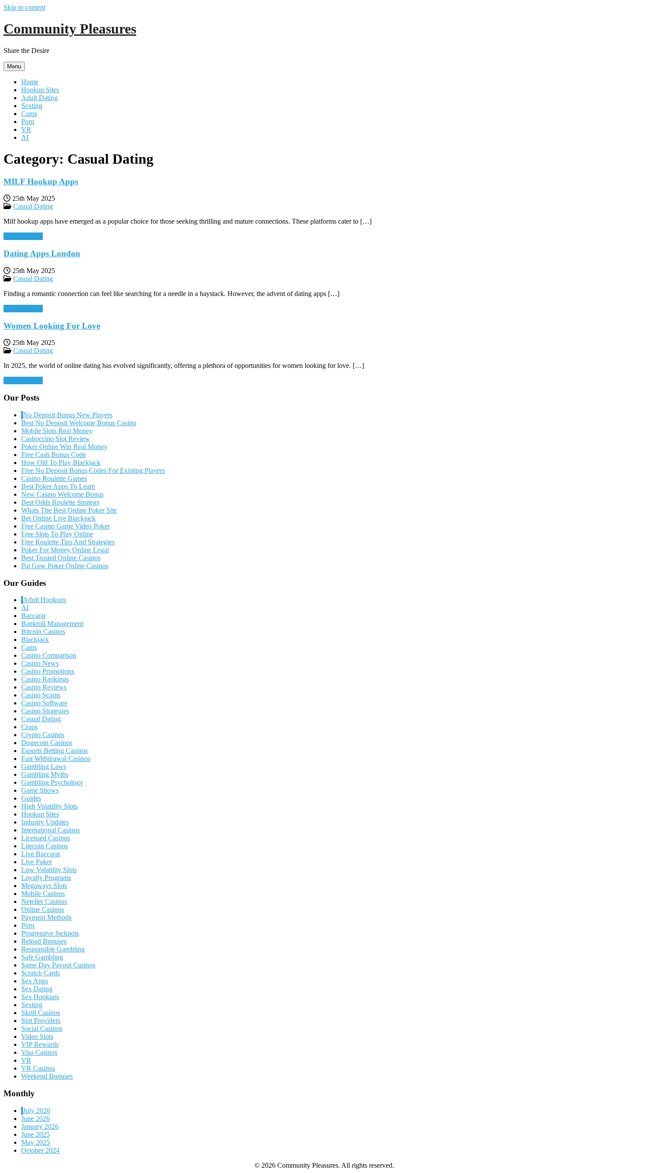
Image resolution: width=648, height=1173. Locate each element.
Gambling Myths (44, 774)
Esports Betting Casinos (54, 750)
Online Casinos (42, 909)
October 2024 (40, 1150)
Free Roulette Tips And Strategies (68, 542)
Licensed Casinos (45, 838)
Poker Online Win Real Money (64, 446)
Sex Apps (34, 981)
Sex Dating (36, 989)
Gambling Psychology (52, 782)
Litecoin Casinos (44, 846)
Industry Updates (45, 822)
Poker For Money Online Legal (65, 550)
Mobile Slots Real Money (57, 431)
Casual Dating (33, 206)
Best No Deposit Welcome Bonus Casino (78, 423)
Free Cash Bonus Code (53, 454)
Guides (31, 798)
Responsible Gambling (53, 949)
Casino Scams (40, 695)
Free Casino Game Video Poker (65, 526)
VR (26, 129)
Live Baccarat (40, 854)
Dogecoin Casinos (46, 742)
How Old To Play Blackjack (61, 462)
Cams (29, 113)
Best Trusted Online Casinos (61, 558)
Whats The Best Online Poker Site (69, 510)
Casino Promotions (47, 671)
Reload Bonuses (44, 941)
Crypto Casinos (42, 734)
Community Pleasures (70, 29)
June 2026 (35, 1118)
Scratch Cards (40, 973)
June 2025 (35, 1134)
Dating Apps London (42, 253)
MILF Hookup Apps (41, 181)
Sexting (31, 105)
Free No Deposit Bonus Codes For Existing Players (93, 470)
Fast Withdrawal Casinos (55, 758)
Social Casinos (41, 1028)
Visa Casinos (39, 1052)
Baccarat (33, 615)
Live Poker (36, 862)
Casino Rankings (45, 679)
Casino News (40, 663)
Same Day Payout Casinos (58, 965)
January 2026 (40, 1126)
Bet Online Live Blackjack (58, 518)
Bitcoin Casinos (43, 631)
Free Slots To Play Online (57, 534)
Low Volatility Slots (49, 869)
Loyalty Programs (46, 877)
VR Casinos (38, 1068)
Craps (29, 727)
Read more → (23, 236)
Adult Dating (39, 97)
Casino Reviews (44, 687)
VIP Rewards (40, 1044)
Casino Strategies (45, 711)
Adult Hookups (44, 599)
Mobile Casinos (43, 893)
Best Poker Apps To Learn (58, 486)
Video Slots (37, 1036)
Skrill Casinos (40, 1012)
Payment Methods (46, 917)
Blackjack (35, 639)
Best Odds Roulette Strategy (60, 502)
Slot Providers (40, 1020)
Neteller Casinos (44, 901)
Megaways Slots (44, 885)
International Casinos (50, 830)
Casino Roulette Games (54, 478)
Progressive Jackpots (50, 933)
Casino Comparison (48, 655)
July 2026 (36, 1110)
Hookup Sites (40, 90)
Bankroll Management (52, 623)
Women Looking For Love (52, 325)
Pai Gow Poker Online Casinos (64, 566)
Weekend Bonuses (47, 1076)
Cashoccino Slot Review (55, 438)
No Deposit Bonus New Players (67, 415)
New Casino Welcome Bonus (62, 494)
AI (25, 137)
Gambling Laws (43, 766)
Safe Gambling (42, 957)
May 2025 (35, 1142)
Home (29, 82)
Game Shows (40, 790)
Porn (27, 121)
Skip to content (24, 7)
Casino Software (44, 703)
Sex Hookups (40, 997)
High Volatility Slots (49, 806)
